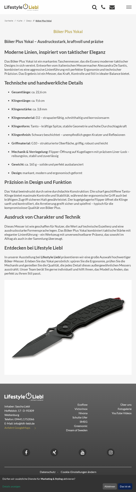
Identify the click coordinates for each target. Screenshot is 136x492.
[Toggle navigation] (129, 7)
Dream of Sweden (76, 430)
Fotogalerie (125, 408)
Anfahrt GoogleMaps (17, 427)
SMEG (83, 421)
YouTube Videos (122, 413)
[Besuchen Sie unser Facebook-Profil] (26, 452)
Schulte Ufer (79, 417)
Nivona (83, 413)
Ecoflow (82, 404)
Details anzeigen (11, 486)
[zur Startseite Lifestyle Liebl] (23, 396)
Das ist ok (125, 486)
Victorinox (81, 408)
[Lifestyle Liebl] (21, 7)
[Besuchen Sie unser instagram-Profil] (110, 452)
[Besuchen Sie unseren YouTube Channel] (82, 452)
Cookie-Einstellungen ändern (78, 472)
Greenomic (80, 426)
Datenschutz (47, 472)
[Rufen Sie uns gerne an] (103, 8)
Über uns (126, 404)
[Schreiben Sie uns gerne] (112, 8)
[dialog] (68, 483)
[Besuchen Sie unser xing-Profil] (54, 452)
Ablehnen (109, 486)
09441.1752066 (24, 419)
